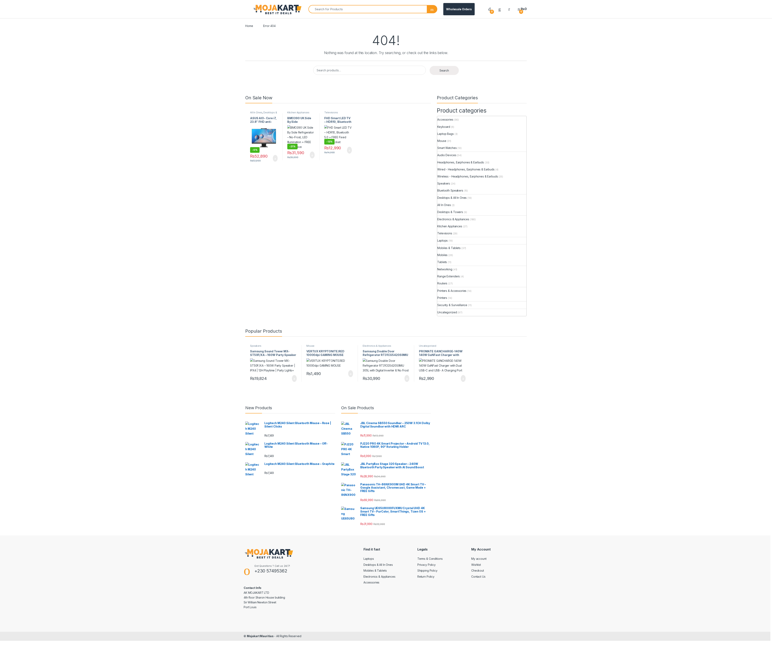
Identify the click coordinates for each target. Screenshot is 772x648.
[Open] (248, 9)
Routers (442, 283)
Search (444, 70)
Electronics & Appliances (453, 219)
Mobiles (442, 255)
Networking (444, 269)
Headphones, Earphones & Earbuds (460, 162)
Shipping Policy (427, 570)
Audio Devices (446, 155)
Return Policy (425, 576)
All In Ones (256, 112)
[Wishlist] (499, 9)
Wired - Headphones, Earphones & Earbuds (466, 169)
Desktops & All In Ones (263, 114)
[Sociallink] (245, 616)
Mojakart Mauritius (260, 636)
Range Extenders (448, 276)
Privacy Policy (426, 564)
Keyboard (443, 126)
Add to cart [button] (275, 158)
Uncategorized (447, 312)
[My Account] (509, 9)
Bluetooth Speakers (450, 190)
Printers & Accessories (451, 290)
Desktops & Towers (450, 212)
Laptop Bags (445, 133)
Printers (442, 297)
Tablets (442, 262)
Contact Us (478, 576)
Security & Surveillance (452, 305)
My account (479, 558)
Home (249, 26)
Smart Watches (447, 148)
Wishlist (476, 564)
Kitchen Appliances (298, 112)
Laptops (442, 240)
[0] (489, 9)
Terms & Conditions (429, 558)
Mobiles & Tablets (449, 248)
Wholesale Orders (459, 9)
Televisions (331, 112)
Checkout (477, 570)
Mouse (441, 141)
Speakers (443, 183)
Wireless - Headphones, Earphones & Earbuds (467, 176)
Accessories (445, 119)
